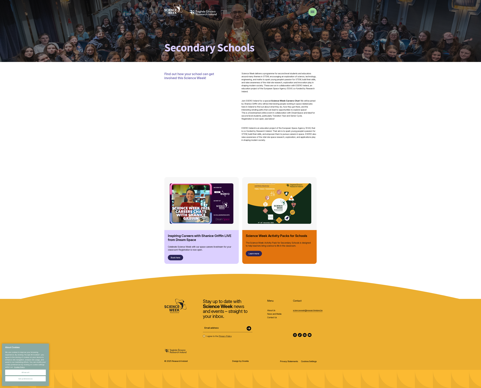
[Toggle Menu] (312, 12)
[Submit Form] (249, 328)
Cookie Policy (19, 367)
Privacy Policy (225, 336)
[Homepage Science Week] (173, 10)
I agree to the (219, 336)
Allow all (25, 372)
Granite (245, 361)
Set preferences (25, 379)
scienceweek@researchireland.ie (308, 310)
